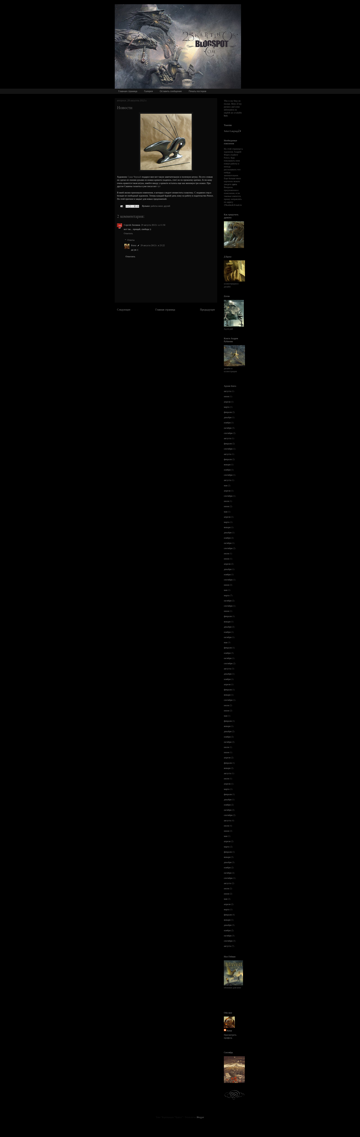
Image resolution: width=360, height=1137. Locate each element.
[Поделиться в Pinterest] (137, 206)
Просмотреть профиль (230, 1036)
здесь (234, 184)
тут (158, 186)
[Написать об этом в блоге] (129, 206)
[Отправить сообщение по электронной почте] (121, 205)
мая (225, 485)
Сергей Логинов (132, 224)
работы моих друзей (160, 205)
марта (226, 406)
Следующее (123, 309)
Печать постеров (197, 91)
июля (226, 501)
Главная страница (127, 91)
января (227, 464)
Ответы (131, 239)
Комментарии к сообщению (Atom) (174, 320)
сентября (228, 433)
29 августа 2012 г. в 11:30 (153, 224)
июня (226, 396)
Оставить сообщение (171, 91)
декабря (227, 417)
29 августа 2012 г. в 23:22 (152, 245)
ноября (227, 422)
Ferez (133, 245)
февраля (228, 412)
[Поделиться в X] (132, 206)
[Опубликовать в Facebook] (135, 206)
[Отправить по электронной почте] (127, 206)
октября (227, 427)
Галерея (148, 91)
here (226, 115)
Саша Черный (134, 176)
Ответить (128, 233)
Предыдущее (207, 309)
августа (227, 391)
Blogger (200, 1117)
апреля (227, 401)
